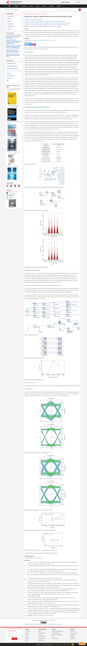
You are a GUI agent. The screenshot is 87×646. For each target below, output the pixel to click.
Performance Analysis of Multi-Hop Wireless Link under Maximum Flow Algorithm (13, 37)
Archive (9, 21)
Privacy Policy (73, 638)
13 (25, 608)
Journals (24, 6)
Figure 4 (58, 135)
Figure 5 (30, 139)
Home (9, 6)
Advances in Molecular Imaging (14, 151)
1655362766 (11, 197)
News (37, 6)
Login (78, 2)
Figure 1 (31, 112)
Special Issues (41, 640)
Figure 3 (57, 128)
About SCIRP (42, 629)
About (44, 6)
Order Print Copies (55, 633)
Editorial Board (10, 23)
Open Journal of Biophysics (13, 166)
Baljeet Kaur (26, 19)
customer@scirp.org (13, 193)
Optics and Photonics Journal (30, 13)
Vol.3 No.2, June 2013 (41, 13)
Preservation (72, 634)
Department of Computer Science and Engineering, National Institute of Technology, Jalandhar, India (44, 21)
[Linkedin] (15, 185)
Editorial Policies (42, 633)
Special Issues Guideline (12, 68)
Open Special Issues (11, 63)
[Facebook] (11, 185)
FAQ (7, 80)
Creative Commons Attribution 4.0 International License (53, 624)
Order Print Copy (10, 75)
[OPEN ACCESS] (65, 2)
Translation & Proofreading (57, 634)
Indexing (9, 28)
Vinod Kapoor (39, 19)
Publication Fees (11, 26)
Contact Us (9, 78)
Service (54, 629)
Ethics (40, 631)
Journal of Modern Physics (13, 137)
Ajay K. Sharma (33, 19)
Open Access (72, 631)
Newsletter (9, 73)
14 (33, 95)
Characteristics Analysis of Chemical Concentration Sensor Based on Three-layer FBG (13, 51)
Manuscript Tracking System (57, 631)
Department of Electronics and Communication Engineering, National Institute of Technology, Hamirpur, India (46, 24)
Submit (59, 6)
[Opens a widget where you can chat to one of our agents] (82, 643)
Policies (72, 629)
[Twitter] (7, 185)
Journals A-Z (27, 631)
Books (31, 6)
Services (51, 6)
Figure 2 (62, 116)
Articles (16, 6)
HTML (41, 26)
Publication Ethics (73, 633)
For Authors (41, 634)
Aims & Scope (10, 16)
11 (25, 601)
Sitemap (27, 636)
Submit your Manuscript (47, 644)
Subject (26, 633)
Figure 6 (28, 288)
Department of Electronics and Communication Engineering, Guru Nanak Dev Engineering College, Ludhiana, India (47, 22)
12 (25, 604)
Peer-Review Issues (43, 636)
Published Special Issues (12, 66)
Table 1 (73, 123)
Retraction (72, 636)
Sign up (38, 644)
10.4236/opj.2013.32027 (31, 26)
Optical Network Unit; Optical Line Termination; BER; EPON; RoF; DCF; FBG (39, 40)
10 (51, 90)
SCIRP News (58, 644)
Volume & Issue (55, 638)
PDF (38, 26)
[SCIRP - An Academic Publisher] (14, 2)
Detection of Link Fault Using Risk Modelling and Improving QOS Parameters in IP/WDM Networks (13, 46)
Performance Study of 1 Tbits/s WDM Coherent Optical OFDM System (13, 55)
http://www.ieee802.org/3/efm (48, 615)
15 (66, 112)
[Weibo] (19, 185)
